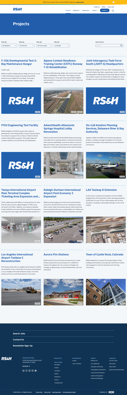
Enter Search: (99, 42)
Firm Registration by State (69, 392)
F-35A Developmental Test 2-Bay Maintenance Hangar (19, 62)
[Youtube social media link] (36, 371)
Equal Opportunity (56, 392)
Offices (104, 7)
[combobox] (9, 45)
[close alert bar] (113, 2)
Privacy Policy (39, 392)
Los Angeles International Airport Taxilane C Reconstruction (17, 257)
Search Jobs (111, 7)
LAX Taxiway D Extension (101, 189)
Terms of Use (47, 392)
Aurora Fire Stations (56, 254)
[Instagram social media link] (30, 371)
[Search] (113, 11)
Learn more (80, 2)
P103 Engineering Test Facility (19, 125)
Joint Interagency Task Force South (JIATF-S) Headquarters (104, 62)
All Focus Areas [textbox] (42, 45)
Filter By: (4, 42)
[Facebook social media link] (26, 371)
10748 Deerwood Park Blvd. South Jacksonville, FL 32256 (32, 361)
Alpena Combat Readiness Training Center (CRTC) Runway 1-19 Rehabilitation (63, 64)
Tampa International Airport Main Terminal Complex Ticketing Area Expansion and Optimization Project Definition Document (20, 193)
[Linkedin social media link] (23, 371)
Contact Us (97, 7)
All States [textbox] (58, 45)
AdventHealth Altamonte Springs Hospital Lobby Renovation (59, 128)
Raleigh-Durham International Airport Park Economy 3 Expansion (62, 193)
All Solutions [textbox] (6, 45)
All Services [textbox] (23, 45)
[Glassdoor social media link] (33, 371)
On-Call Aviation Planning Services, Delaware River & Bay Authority (105, 128)
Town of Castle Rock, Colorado (104, 254)
